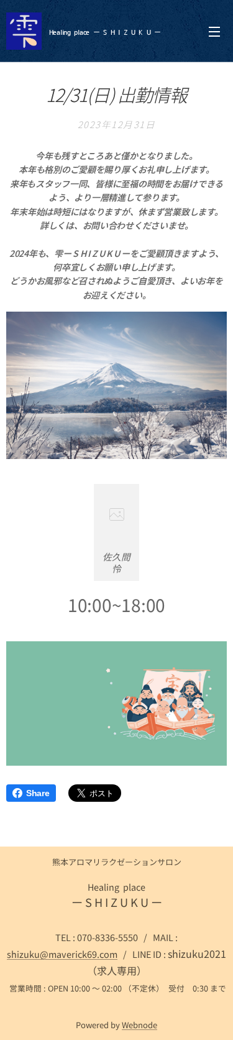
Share (38, 793)
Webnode (139, 1025)
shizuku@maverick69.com (62, 953)
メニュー (214, 31)
